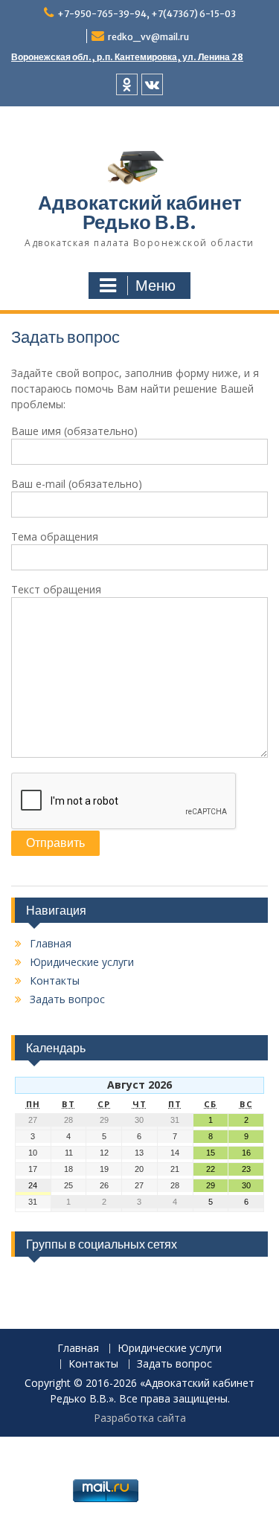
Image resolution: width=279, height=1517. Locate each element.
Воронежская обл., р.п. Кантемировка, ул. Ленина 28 (127, 56)
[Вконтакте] (152, 84)
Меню (155, 285)
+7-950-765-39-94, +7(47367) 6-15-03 (146, 13)
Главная (50, 943)
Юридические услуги (82, 962)
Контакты (55, 980)
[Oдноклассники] (127, 84)
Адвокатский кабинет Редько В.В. (140, 212)
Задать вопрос (67, 999)
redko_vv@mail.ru (148, 36)
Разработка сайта (140, 1418)
